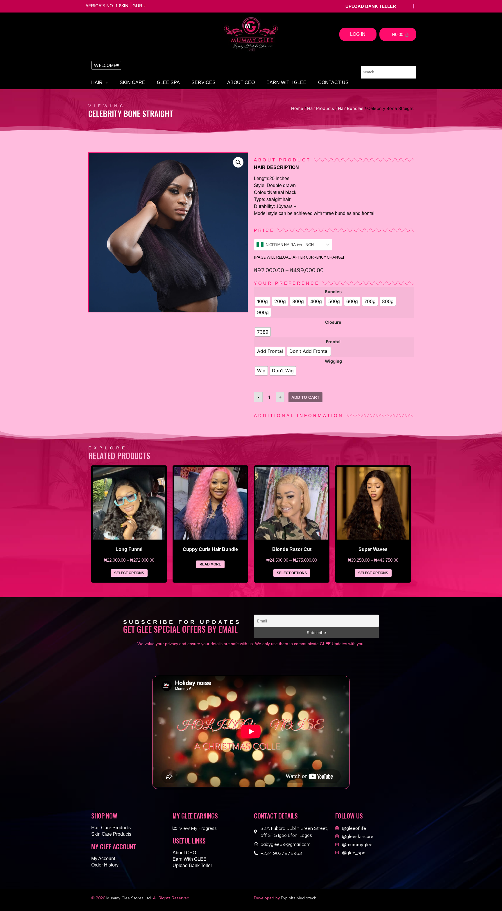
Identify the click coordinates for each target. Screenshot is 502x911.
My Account (103, 858)
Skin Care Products (111, 834)
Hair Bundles (350, 108)
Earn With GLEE (286, 82)
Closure (333, 322)
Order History (105, 864)
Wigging (333, 361)
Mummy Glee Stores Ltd (128, 898)
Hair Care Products (111, 827)
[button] (106, 65)
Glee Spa (168, 82)
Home (297, 108)
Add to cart (305, 397)
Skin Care (132, 82)
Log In (357, 34)
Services (203, 82)
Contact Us (333, 82)
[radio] (262, 301)
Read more (210, 564)
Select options (129, 573)
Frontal (333, 342)
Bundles (333, 292)
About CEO (241, 82)
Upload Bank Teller (192, 865)
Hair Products (320, 108)
